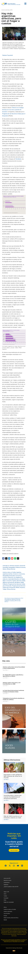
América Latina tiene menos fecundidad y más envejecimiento (14, 667)
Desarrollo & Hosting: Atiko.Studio (14, 948)
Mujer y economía (7, 580)
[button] (3, 558)
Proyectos (22, 587)
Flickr (5, 900)
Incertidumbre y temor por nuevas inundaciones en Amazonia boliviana (13, 797)
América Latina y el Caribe (9, 572)
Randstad (18, 159)
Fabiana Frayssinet (7, 55)
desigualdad (6, 575)
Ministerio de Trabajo (19, 579)
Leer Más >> (5, 670)
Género (4, 569)
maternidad (11, 579)
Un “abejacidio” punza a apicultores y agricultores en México (13, 675)
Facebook (6, 898)
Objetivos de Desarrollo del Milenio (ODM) (13, 582)
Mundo (5, 919)
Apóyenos (6, 884)
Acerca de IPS (7, 878)
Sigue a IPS (6, 891)
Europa (5, 915)
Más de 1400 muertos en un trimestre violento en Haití (13, 816)
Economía (22, 567)
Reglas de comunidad (9, 902)
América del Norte (8, 911)
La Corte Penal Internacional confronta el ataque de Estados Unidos (13, 691)
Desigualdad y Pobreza (14, 567)
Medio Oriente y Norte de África (11, 917)
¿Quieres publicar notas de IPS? (11, 886)
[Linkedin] (22, 865)
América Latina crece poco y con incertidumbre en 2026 (12, 683)
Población (5, 584)
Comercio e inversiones (19, 574)
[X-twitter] (10, 865)
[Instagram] (14, 865)
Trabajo (4, 589)
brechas (10, 574)
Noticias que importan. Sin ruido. (14, 835)
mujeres (14, 580)
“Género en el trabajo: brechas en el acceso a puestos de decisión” (13, 109)
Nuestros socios (7, 880)
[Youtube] (18, 865)
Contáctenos (7, 882)
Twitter (5, 896)
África (5, 907)
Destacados (12, 575)
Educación (10, 577)
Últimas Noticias (11, 569)
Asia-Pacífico (7, 913)
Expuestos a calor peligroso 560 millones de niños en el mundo (13, 776)
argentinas (5, 574)
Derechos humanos (14, 565)
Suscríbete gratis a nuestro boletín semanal (14, 844)
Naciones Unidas (21, 580)
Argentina (18, 572)
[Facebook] (5, 865)
